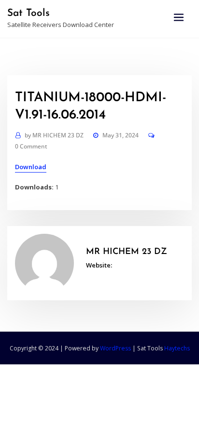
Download (30, 166)
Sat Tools (28, 13)
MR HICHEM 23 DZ (54, 135)
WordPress (115, 348)
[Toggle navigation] (179, 17)
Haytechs (177, 348)
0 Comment (31, 146)
